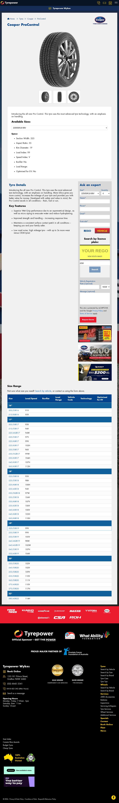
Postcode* (84, 221)
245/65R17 (14, 462)
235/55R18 (14, 497)
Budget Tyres (8, 745)
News (103, 730)
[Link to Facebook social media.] (113, 797)
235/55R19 (14, 537)
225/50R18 (14, 476)
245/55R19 (14, 549)
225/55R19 (14, 528)
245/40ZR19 (14, 541)
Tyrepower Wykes (61, 8)
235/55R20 (14, 563)
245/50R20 (14, 567)
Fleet (103, 727)
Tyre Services (106, 709)
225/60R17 (14, 441)
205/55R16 (14, 410)
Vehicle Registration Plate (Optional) (87, 282)
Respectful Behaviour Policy (47, 799)
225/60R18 (14, 485)
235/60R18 (14, 501)
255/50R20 (14, 572)
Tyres (103, 666)
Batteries (104, 700)
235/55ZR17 (14, 454)
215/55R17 (14, 428)
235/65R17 (14, 458)
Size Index (7, 739)
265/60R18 (14, 518)
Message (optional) (87, 291)
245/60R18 (14, 514)
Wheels (104, 684)
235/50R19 (14, 532)
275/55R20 (14, 588)
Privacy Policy (98, 311)
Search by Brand (107, 675)
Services (104, 694)
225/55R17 (14, 437)
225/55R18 (14, 480)
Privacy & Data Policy (17, 799)
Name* (83, 198)
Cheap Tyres (8, 748)
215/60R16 (14, 414)
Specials (104, 718)
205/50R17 (14, 424)
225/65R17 (14, 445)
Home (12, 19)
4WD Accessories (108, 697)
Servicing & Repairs (108, 706)
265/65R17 (14, 466)
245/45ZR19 (14, 545)
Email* (82, 213)
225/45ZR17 (14, 433)
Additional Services (108, 715)
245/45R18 (14, 510)
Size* (82, 190)
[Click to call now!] (98, 3)
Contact (104, 721)
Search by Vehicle (108, 669)
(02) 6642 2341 (15, 683)
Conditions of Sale (31, 799)
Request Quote (88, 320)
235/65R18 (14, 505)
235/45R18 (14, 489)
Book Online (107, 724)
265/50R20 (14, 580)
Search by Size (106, 672)
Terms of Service (86, 313)
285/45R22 (14, 598)
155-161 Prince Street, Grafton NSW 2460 (17, 677)
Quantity (104, 190)
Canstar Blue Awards (11, 742)
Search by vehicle (43, 391)
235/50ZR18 (14, 493)
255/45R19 (14, 553)
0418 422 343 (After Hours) (17, 689)
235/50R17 (14, 449)
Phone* (83, 206)
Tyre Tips (104, 681)
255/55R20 (14, 576)
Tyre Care (104, 678)
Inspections (105, 703)
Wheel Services (107, 712)
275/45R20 (14, 584)
